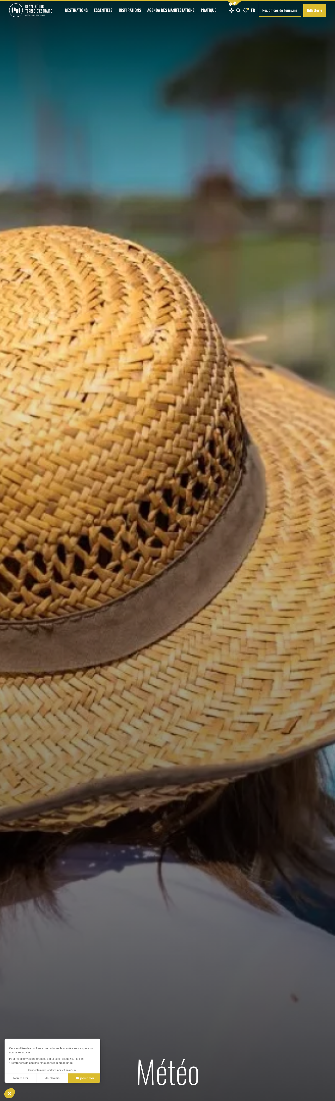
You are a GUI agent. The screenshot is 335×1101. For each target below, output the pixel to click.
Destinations (76, 10)
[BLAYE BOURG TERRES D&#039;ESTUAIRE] (30, 10)
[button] (234, 3)
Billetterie (314, 10)
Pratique (208, 10)
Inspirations (130, 10)
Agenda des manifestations (171, 10)
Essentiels (103, 10)
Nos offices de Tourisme (279, 10)
